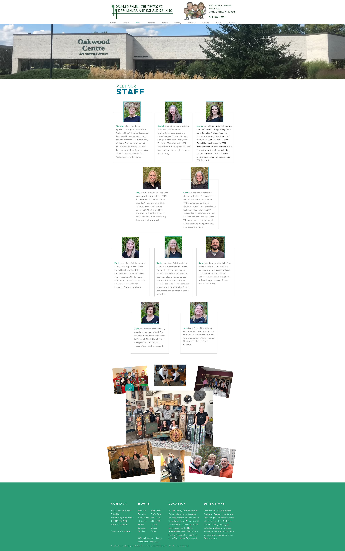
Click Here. (125, 531)
